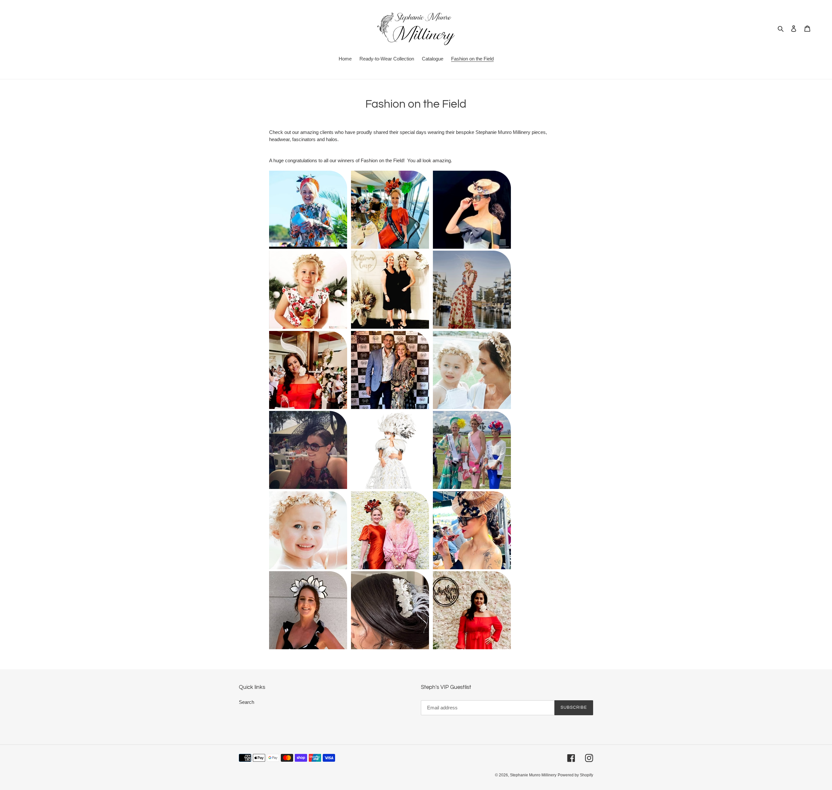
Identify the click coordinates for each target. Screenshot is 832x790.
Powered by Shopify (575, 775)
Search (246, 702)
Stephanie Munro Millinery (533, 775)
